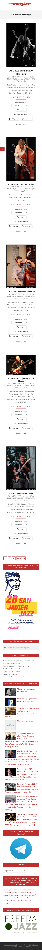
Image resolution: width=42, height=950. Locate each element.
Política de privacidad (10, 945)
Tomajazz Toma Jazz (18, 677)
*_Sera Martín (16, 77)
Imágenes (10, 79)
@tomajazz (13, 674)
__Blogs (25, 81)
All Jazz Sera (28, 77)
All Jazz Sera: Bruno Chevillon (21, 184)
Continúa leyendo (21, 97)
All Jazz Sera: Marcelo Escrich (21, 292)
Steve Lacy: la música (25, 721)
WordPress (27, 947)
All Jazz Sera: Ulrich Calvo (21, 493)
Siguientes (21, 558)
